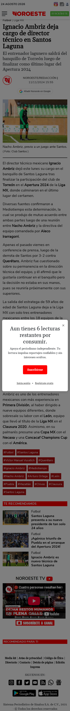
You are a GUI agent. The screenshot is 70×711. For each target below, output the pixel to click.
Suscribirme (35, 370)
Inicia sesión (23, 383)
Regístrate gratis (44, 383)
